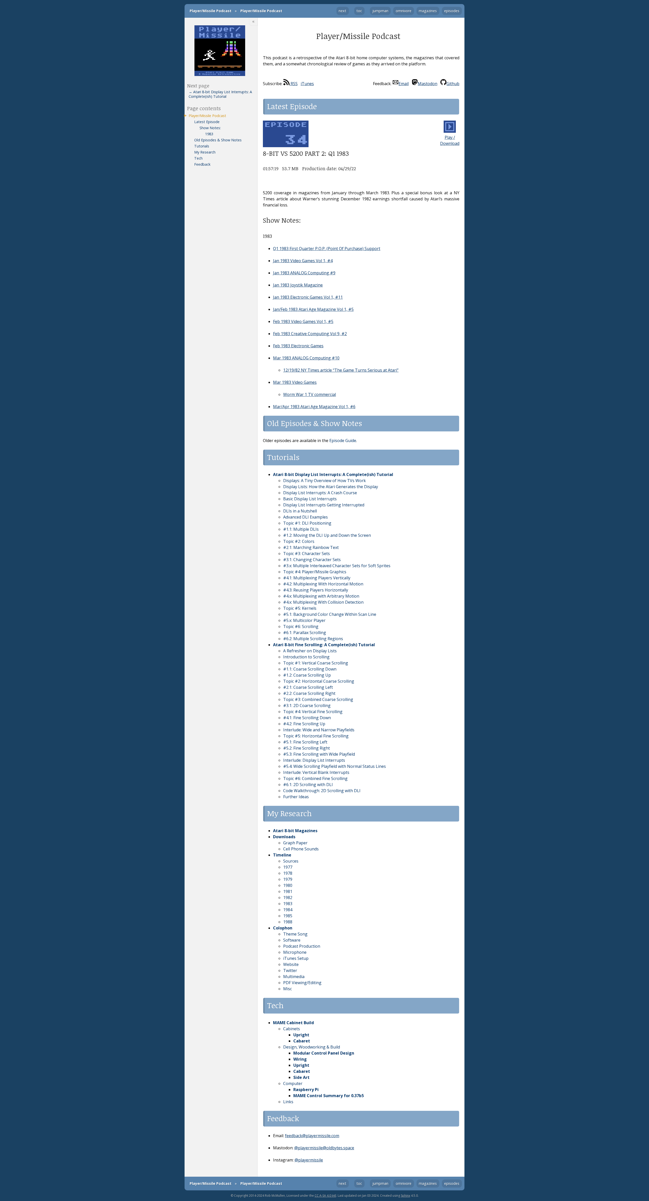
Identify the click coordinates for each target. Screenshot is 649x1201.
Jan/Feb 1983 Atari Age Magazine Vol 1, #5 (313, 309)
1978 (287, 873)
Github (452, 83)
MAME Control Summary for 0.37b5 (328, 1095)
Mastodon (427, 83)
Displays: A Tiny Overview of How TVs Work (324, 480)
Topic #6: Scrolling (300, 626)
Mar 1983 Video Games (295, 382)
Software (291, 940)
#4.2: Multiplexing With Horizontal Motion (323, 584)
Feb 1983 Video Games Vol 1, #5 (303, 321)
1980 (287, 885)
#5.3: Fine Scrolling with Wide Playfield (319, 754)
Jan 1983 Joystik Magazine (298, 285)
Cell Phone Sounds (301, 849)
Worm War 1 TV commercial (309, 394)
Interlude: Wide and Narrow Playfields (318, 730)
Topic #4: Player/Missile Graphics (314, 572)
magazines (428, 10)
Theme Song (295, 934)
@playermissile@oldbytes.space (324, 1148)
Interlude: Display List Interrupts (314, 760)
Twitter (290, 970)
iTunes (307, 83)
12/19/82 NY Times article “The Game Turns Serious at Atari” (341, 370)
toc (359, 10)
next (342, 10)
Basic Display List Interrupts (310, 499)
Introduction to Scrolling (306, 657)
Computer (292, 1083)
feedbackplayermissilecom (312, 1135)
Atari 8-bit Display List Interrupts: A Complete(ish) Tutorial (333, 474)
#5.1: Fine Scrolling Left (305, 742)
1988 (287, 922)
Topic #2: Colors (298, 541)
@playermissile (309, 1160)
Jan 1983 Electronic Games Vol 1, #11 (308, 297)
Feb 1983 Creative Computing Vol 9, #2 (310, 333)
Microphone (295, 952)
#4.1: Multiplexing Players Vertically (316, 578)
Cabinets (291, 1029)
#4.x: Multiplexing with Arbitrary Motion (321, 596)
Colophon (282, 928)
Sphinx (405, 1195)
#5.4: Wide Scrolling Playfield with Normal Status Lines (334, 766)
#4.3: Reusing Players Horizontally (315, 590)
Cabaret (301, 1041)
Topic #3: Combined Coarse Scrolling (318, 699)
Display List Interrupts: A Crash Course (320, 492)
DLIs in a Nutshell (300, 511)
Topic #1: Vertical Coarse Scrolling (315, 663)
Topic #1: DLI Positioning (307, 523)
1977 (287, 867)
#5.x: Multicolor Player (304, 620)
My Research (204, 152)
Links (288, 1101)
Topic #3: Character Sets (306, 553)
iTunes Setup (296, 958)
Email (404, 83)
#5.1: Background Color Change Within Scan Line (329, 614)
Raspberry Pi (306, 1089)
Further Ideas (296, 796)
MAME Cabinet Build (293, 1022)
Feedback (202, 164)
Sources (290, 861)
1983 (287, 903)
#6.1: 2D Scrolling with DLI (308, 784)
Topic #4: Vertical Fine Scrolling (312, 711)
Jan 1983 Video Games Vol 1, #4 (303, 260)
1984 (287, 909)
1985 (287, 916)
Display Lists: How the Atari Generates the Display (330, 486)
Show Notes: (210, 127)
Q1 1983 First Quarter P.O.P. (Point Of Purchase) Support (326, 248)
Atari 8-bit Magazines (295, 830)
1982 (287, 897)
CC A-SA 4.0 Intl (325, 1195)
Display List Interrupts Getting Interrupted (323, 505)
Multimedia (293, 976)
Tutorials (201, 146)
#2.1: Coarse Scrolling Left (308, 687)
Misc (287, 989)
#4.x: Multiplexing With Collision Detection (323, 602)
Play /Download (449, 140)
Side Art (301, 1077)
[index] (219, 51)
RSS (294, 83)
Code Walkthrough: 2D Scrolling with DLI (321, 790)
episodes (451, 10)
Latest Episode (207, 121)
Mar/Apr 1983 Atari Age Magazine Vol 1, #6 (314, 406)
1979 (287, 879)
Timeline (282, 855)
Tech (198, 158)
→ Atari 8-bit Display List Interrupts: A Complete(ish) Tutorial (220, 94)
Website (291, 964)
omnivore (403, 10)
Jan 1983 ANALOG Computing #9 (304, 273)
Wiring (300, 1059)
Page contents (204, 108)
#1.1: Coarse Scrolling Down (309, 669)
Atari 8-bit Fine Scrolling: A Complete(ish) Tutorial (324, 644)
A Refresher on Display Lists (310, 651)
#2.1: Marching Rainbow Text (311, 547)
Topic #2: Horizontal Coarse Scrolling (318, 681)
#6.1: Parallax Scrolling (304, 632)
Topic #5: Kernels (299, 608)
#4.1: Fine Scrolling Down (307, 717)
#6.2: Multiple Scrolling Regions (313, 638)
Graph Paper (295, 843)
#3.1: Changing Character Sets (312, 559)
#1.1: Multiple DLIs (301, 529)
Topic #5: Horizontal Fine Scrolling (316, 736)
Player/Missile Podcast (210, 10)
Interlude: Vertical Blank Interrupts (316, 772)
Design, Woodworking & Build (311, 1047)
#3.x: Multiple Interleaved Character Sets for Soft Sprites (336, 565)
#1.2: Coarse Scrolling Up (307, 675)
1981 (287, 891)
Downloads (284, 837)
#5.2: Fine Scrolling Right (306, 748)
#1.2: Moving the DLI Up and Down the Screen (327, 535)
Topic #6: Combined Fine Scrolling (315, 778)
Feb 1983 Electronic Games (298, 346)
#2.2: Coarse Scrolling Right (309, 693)
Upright (301, 1035)
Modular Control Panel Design (323, 1053)
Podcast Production (301, 946)
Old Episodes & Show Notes (218, 140)
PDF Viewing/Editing (302, 982)
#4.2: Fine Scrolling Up (304, 724)
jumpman (380, 10)
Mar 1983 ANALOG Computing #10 (306, 358)
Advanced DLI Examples (305, 517)
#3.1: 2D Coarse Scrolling (307, 705)
